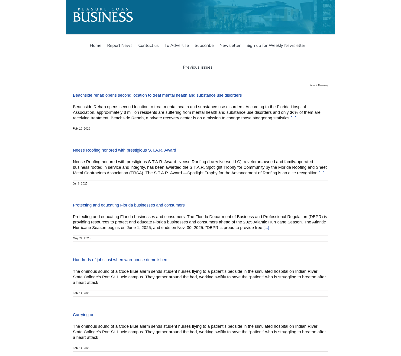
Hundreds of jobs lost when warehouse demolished (120, 259)
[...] (293, 118)
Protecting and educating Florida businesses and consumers (129, 205)
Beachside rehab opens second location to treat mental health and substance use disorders (158, 95)
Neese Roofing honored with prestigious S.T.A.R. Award (125, 150)
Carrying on (83, 314)
